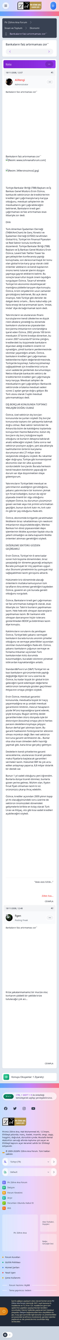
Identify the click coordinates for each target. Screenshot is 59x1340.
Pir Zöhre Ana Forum (16, 22)
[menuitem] (53, 5)
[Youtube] (33, 1108)
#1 (52, 72)
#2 (52, 908)
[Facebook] (5, 1108)
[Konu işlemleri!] (7, 1335)
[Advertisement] (29, 125)
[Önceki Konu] (17, 51)
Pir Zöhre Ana (20, 1232)
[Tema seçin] (5, 1172)
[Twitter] (14, 1108)
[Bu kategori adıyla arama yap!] (49, 64)
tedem (28, 1290)
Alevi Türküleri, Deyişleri (48, 1223)
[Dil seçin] (5, 1162)
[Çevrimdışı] (6, 79)
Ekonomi (34, 28)
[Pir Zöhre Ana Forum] (29, 6)
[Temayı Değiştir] (54, 1172)
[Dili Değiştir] (54, 1162)
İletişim (23, 1312)
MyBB (27, 1285)
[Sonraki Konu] (41, 51)
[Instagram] (24, 1108)
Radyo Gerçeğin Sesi (47, 1242)
